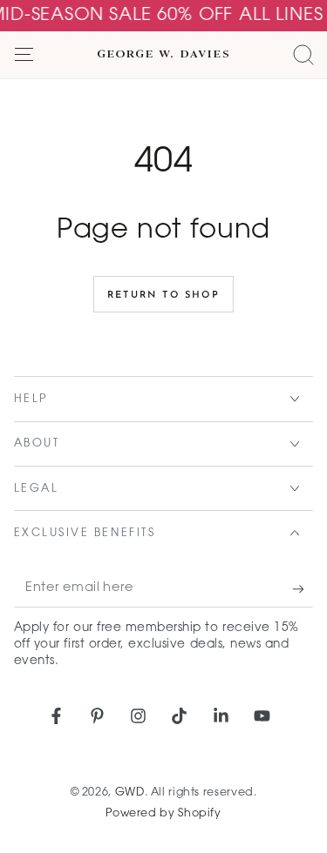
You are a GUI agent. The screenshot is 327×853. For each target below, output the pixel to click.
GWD (130, 793)
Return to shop (163, 295)
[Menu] (24, 55)
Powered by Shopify (163, 814)
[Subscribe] (302, 589)
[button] (303, 55)
